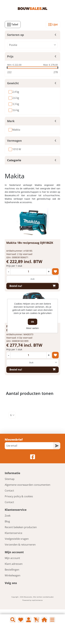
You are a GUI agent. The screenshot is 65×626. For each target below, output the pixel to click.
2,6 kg (15, 98)
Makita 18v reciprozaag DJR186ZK (29, 243)
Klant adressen (14, 564)
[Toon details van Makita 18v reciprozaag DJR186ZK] (32, 223)
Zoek (7, 515)
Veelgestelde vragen (17, 539)
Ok (32, 321)
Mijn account (12, 558)
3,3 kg (15, 104)
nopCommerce (37, 600)
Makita (16, 129)
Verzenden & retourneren (20, 544)
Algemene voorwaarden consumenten (27, 484)
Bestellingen (12, 569)
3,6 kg (15, 110)
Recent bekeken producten (21, 527)
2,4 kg (15, 91)
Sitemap (10, 479)
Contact (9, 490)
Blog (7, 521)
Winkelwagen (12, 575)
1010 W (16, 149)
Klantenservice (13, 533)
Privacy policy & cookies (19, 496)
